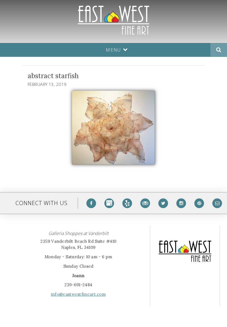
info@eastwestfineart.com (78, 294)
